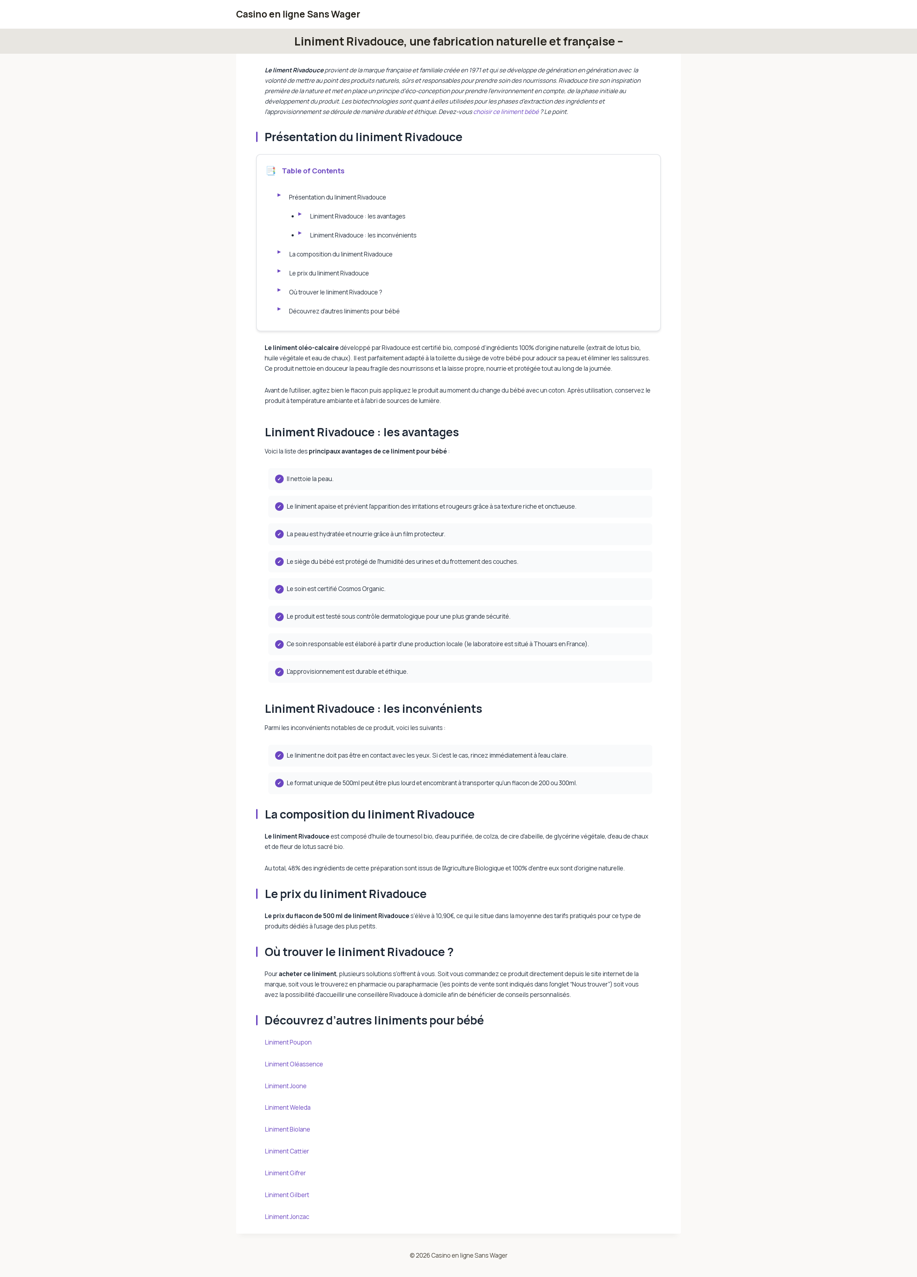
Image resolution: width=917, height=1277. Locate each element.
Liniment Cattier (287, 1151)
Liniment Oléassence (294, 1064)
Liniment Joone (286, 1086)
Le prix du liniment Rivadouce (329, 273)
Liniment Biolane (287, 1129)
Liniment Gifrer (285, 1173)
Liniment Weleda (288, 1107)
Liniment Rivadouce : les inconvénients (363, 235)
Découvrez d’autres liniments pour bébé (344, 311)
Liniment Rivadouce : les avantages (357, 216)
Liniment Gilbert (287, 1195)
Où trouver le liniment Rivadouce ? (336, 292)
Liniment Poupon (288, 1042)
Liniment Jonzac (287, 1217)
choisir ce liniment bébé (506, 111)
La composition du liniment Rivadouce (341, 254)
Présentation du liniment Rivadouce (337, 197)
